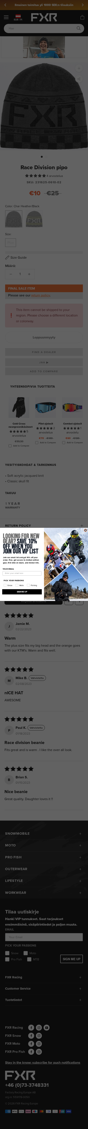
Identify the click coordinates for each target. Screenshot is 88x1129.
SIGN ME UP (22, 592)
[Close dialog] (85, 530)
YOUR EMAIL (8, 568)
